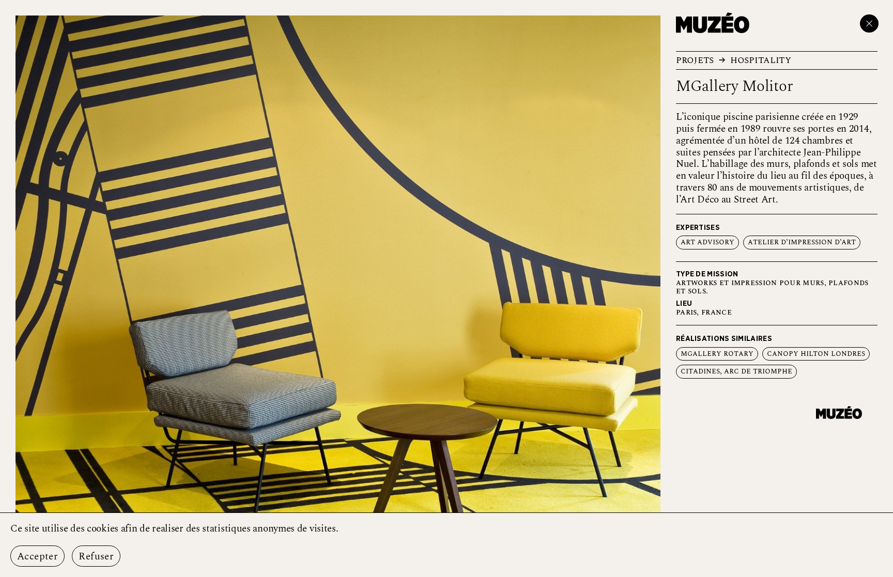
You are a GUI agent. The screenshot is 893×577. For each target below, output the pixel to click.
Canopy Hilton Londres (816, 354)
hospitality (760, 60)
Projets (695, 60)
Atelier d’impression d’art (802, 242)
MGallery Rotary (717, 354)
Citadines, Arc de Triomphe (736, 371)
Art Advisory (707, 242)
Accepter (37, 556)
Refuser (96, 556)
